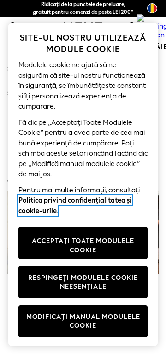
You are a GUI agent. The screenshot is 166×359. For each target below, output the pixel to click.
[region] (83, 184)
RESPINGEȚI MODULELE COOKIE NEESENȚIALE (83, 282)
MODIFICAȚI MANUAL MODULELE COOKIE (83, 321)
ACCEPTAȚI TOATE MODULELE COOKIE (83, 245)
